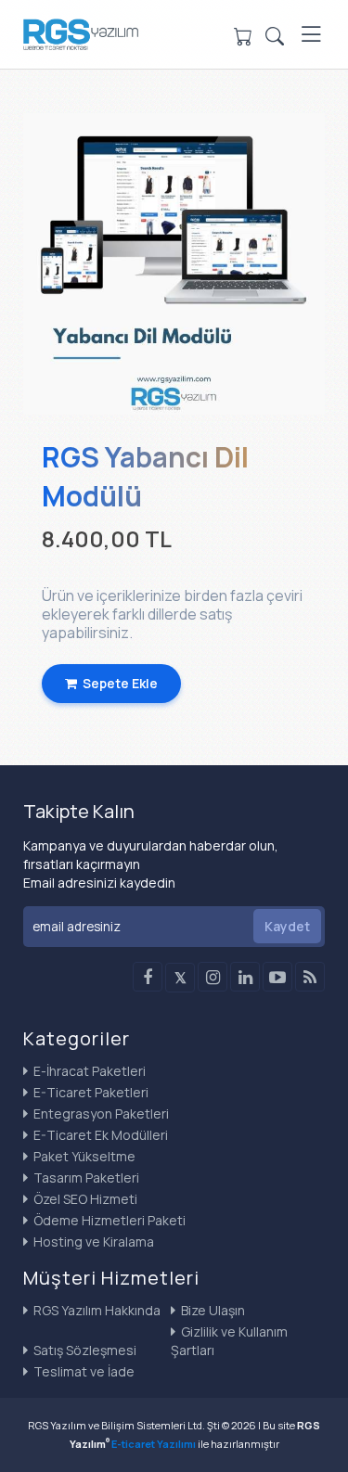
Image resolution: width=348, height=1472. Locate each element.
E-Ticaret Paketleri (89, 1092)
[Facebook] (147, 977)
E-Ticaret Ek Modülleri (99, 1135)
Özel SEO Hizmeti (84, 1199)
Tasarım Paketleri (85, 1177)
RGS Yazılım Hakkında (96, 1310)
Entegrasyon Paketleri (100, 1113)
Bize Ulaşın (211, 1310)
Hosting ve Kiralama (92, 1241)
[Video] (277, 977)
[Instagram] (212, 977)
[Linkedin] (245, 977)
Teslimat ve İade (83, 1371)
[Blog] (310, 977)
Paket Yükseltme (83, 1156)
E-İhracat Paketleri (88, 1071)
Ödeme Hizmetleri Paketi (108, 1220)
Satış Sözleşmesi (83, 1350)
